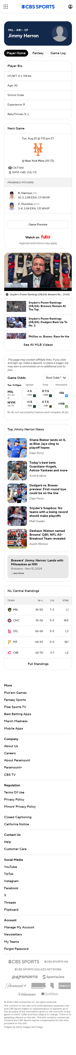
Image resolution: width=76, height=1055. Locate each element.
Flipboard (11, 910)
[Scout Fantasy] (27, 994)
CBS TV (10, 775)
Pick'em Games (15, 693)
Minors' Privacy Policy (20, 807)
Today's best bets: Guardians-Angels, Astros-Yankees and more (48, 466)
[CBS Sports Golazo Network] (38, 969)
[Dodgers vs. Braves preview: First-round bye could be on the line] (17, 493)
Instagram (11, 881)
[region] (38, 272)
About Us (11, 746)
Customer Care (15, 849)
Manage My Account (19, 927)
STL (15, 631)
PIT (15, 642)
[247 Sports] (25, 976)
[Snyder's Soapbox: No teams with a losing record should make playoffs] (17, 516)
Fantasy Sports (15, 700)
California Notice (16, 824)
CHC (16, 620)
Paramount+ (13, 767)
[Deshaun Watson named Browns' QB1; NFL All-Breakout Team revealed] (17, 539)
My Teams (11, 942)
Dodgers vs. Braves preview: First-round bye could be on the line (47, 489)
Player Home (16, 53)
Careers (10, 753)
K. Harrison (25, 193)
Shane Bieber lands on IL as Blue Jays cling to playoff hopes (47, 444)
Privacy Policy (14, 799)
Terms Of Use (14, 792)
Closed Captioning (17, 817)
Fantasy (38, 53)
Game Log (58, 53)
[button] (6, 6)
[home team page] (38, 149)
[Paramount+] (16, 985)
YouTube (10, 867)
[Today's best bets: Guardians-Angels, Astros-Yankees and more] (17, 470)
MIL (15, 610)
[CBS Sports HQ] (56, 961)
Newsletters (13, 934)
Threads (10, 903)
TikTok (8, 874)
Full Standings (38, 664)
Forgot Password (16, 949)
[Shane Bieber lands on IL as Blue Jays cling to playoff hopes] (17, 448)
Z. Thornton (25, 204)
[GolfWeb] (49, 994)
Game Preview (38, 224)
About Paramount (17, 760)
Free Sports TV (15, 707)
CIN (15, 653)
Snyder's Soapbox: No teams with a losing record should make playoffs (48, 512)
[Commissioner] (42, 984)
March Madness (15, 721)
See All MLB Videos (38, 345)
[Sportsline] (53, 976)
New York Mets (34, 161)
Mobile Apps (13, 728)
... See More (17, 573)
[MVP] (65, 984)
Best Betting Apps (17, 714)
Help (7, 842)
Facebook (11, 888)
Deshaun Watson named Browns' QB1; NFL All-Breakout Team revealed (47, 535)
